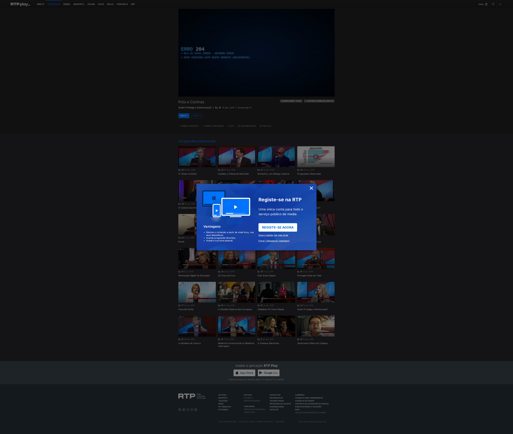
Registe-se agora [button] (278, 227)
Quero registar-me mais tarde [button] (273, 235)
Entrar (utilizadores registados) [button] (274, 240)
